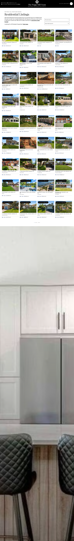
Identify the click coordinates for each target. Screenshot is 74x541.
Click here (25, 24)
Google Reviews (12, 4)
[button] (71, 3)
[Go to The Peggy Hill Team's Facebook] (16, 4)
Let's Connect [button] (5, 4)
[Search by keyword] (68, 23)
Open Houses (66, 3)
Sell (60, 3)
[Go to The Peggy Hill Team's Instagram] (17, 4)
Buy (62, 3)
